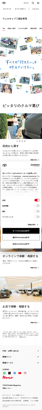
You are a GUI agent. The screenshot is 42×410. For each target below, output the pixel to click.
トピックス (35, 9)
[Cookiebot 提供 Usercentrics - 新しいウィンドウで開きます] (30, 165)
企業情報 (26, 400)
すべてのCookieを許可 (21, 231)
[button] (17, 141)
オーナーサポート (20, 9)
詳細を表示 (32, 224)
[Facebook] (14, 373)
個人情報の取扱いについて (11, 398)
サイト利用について (18, 395)
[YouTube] (20, 373)
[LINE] (4, 373)
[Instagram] (25, 373)
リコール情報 (34, 400)
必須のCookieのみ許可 (21, 244)
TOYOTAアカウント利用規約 (29, 398)
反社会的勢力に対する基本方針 (12, 400)
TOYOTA (4, 3)
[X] (9, 373)
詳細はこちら (22, 336)
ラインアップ (7, 9)
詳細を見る (34, 160)
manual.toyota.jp (29, 176)
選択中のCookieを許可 (21, 237)
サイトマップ (7, 395)
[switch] (37, 205)
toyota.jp (17, 176)
